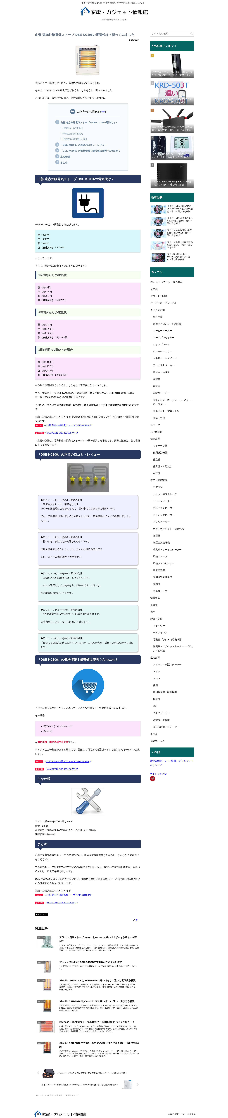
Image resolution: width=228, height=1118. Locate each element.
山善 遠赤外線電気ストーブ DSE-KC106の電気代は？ (89, 122)
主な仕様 (65, 156)
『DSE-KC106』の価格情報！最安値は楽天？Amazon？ (90, 150)
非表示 (102, 112)
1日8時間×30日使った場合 (75, 139)
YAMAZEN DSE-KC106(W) (61, 433)
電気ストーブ (43, 914)
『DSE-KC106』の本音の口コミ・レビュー (83, 145)
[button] (191, 33)
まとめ (64, 162)
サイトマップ (157, 773)
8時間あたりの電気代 (73, 133)
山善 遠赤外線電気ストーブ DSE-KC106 (67, 425)
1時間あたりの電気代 (73, 128)
